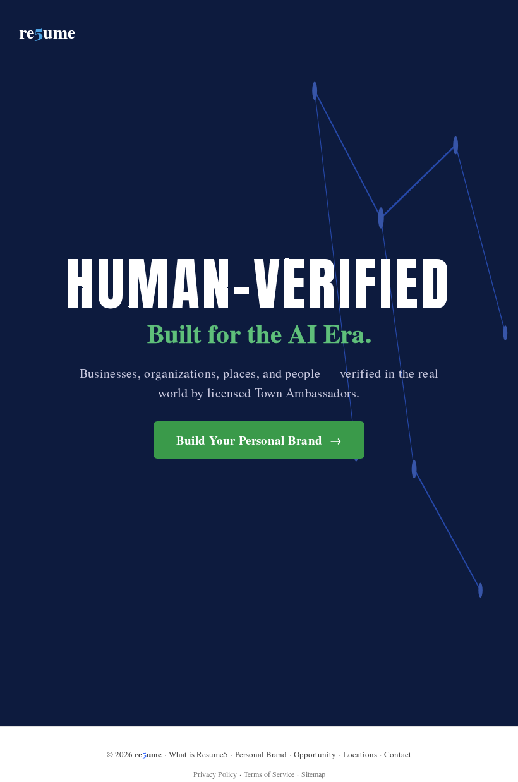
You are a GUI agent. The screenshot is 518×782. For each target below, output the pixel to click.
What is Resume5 (198, 754)
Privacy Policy (215, 774)
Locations (360, 754)
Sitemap (313, 774)
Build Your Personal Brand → (259, 439)
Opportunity (315, 754)
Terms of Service (269, 774)
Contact (397, 754)
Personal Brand (261, 754)
